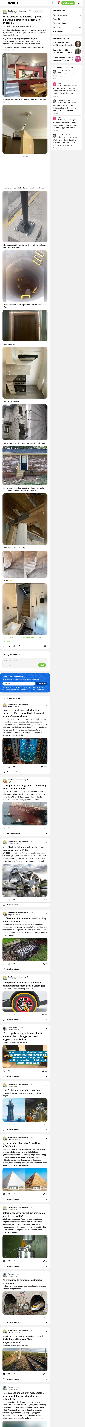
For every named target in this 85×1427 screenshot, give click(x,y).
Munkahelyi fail (13, 1028)
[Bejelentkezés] (79, 3)
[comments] (8, 645)
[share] (18, 645)
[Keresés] (52, 3)
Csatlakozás (38, 12)
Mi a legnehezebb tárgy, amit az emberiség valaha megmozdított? (24, 787)
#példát (38, 637)
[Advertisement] (25, 170)
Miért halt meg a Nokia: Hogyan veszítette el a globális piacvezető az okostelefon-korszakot (68, 73)
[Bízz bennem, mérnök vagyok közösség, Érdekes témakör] (4, 12)
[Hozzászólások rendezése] (46, 654)
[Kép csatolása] (5, 665)
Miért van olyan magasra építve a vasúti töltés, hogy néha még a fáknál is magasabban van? (22, 1339)
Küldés (42, 665)
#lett (32, 637)
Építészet (11, 1274)
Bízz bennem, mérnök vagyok (18, 11)
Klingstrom (11, 914)
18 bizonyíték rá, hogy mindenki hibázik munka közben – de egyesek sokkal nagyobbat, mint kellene (22, 1036)
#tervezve (6, 641)
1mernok (10, 13)
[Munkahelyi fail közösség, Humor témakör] (4, 1028)
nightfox (10, 782)
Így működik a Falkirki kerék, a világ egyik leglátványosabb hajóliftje (23, 848)
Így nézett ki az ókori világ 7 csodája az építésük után (22, 1145)
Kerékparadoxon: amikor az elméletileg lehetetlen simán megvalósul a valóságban (24, 984)
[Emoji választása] (9, 665)
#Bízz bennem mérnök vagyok (13, 637)
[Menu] (45, 12)
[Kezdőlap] (13, 3)
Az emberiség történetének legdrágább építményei (22, 1281)
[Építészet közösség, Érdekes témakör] (4, 1275)
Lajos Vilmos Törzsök (64, 71)
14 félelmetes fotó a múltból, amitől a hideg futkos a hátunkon (24, 920)
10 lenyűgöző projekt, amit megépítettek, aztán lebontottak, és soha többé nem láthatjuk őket (23, 1396)
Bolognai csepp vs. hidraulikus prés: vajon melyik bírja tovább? (23, 1214)
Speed (10, 706)
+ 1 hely (31, 841)
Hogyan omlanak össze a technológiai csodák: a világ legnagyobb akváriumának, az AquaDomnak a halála (23, 713)
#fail (28, 637)
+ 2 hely (30, 11)
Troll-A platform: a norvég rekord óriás (21, 1090)
